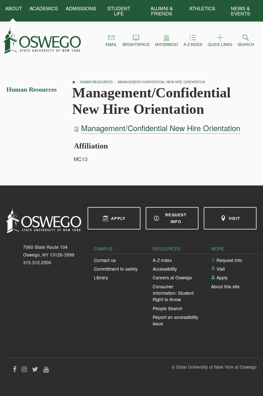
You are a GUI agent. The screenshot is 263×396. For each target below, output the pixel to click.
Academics (44, 8)
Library (101, 277)
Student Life (118, 10)
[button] (111, 41)
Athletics (202, 8)
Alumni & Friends (161, 10)
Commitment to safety (116, 269)
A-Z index (162, 260)
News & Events (240, 10)
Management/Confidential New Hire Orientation (160, 127)
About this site (225, 286)
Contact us (105, 260)
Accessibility (165, 269)
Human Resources (31, 89)
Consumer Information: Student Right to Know (173, 293)
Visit (234, 218)
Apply (118, 218)
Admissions (81, 8)
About (13, 8)
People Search (167, 308)
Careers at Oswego (172, 277)
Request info (175, 218)
